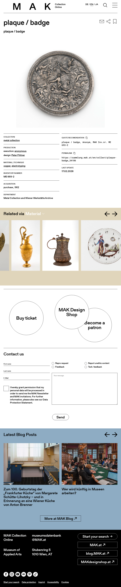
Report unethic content (98, 363)
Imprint (41, 582)
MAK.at (96, 544)
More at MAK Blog (58, 518)
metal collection (12, 140)
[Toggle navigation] (114, 5)
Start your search (96, 536)
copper (7, 165)
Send (60, 417)
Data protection (29, 582)
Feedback (59, 367)
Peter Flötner (18, 155)
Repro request (61, 363)
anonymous (20, 151)
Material (33, 213)
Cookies (65, 582)
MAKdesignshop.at (96, 561)
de (86, 4)
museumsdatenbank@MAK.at (46, 537)
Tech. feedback (95, 367)
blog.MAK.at (95, 553)
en (91, 4)
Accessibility (53, 582)
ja (96, 4)
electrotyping (18, 165)
